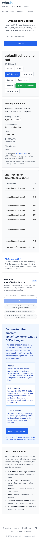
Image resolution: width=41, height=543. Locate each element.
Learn (16, 528)
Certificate (27, 74)
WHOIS (5, 6)
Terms (19, 532)
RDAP (12, 6)
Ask (20, 301)
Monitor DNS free (16, 431)
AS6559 (16, 120)
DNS (19, 6)
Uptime (26, 6)
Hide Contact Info (27, 85)
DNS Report (27, 528)
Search (21, 43)
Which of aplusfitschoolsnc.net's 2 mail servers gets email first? (21, 307)
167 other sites (21, 154)
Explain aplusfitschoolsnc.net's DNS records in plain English (20, 316)
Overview (7, 528)
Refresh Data (12, 91)
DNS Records (12, 74)
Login (30, 11)
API (36, 528)
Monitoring (21, 11)
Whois (9, 68)
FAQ (12, 532)
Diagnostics (22, 80)
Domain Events (8, 11)
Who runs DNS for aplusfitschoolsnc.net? (19, 311)
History (10, 85)
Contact (27, 532)
